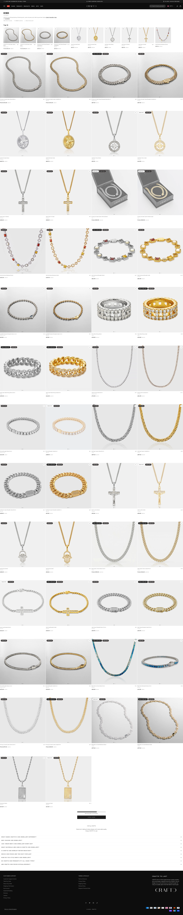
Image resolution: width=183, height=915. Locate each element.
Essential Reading (7, 890)
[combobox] (158, 6)
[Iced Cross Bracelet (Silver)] (23, 603)
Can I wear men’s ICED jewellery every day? (17, 843)
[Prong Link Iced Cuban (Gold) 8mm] (69, 75)
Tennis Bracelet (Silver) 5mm (6, 451)
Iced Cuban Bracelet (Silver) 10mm (99, 627)
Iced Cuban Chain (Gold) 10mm (144, 568)
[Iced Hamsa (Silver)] (23, 544)
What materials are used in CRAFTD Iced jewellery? (20, 847)
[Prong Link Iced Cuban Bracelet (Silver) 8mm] (114, 75)
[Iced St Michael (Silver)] (23, 133)
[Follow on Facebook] (86, 903)
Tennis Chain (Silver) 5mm (97, 392)
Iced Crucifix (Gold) (141, 509)
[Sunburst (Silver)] (23, 779)
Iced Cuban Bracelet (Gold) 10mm (145, 627)
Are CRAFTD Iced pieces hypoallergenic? (16, 864)
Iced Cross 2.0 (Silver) (126, 44)
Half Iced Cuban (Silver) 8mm (98, 451)
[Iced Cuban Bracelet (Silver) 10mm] (114, 603)
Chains (13, 6)
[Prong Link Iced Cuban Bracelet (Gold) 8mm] (181, 54)
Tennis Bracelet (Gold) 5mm (51, 451)
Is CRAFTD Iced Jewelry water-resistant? (16, 850)
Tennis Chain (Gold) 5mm (143, 392)
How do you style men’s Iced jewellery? (16, 857)
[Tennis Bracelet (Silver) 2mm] (23, 662)
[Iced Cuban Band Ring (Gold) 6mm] (69, 368)
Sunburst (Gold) (49, 803)
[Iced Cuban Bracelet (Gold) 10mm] (181, 582)
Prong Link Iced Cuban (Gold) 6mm (53, 744)
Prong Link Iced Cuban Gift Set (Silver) (100, 216)
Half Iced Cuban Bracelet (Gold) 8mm (54, 509)
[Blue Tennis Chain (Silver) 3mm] (114, 662)
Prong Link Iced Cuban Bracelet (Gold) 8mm (60, 45)
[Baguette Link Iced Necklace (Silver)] (114, 720)
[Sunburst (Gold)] (69, 779)
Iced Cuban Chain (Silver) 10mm (98, 568)
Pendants (19, 6)
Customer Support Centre (9, 879)
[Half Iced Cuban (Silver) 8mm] (114, 427)
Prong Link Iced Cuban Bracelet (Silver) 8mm (43, 45)
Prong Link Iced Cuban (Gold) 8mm (26, 45)
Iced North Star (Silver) (109, 44)
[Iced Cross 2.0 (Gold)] (69, 192)
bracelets (51, 17)
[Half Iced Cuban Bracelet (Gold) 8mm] (69, 486)
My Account (6, 888)
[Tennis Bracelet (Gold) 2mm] (69, 662)
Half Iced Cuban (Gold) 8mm (144, 451)
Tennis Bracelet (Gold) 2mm (52, 685)
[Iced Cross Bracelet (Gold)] (69, 603)
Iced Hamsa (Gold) (49, 568)
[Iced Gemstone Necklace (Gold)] (69, 251)
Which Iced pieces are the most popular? (16, 854)
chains (47, 17)
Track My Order (7, 881)
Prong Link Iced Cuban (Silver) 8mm (9, 45)
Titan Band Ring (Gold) (142, 333)
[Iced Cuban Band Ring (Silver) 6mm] (23, 368)
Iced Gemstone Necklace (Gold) (52, 275)
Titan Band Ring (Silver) (97, 333)
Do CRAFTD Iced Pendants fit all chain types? (18, 861)
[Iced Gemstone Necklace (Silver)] (23, 251)
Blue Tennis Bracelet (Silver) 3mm (144, 685)
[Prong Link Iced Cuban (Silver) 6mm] (23, 720)
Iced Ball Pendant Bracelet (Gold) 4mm (54, 333)
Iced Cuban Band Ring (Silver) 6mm (7, 392)
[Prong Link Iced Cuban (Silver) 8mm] (23, 75)
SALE (8, 6)
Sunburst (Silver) (3, 803)
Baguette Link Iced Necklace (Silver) (99, 744)
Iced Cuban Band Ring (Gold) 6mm (53, 392)
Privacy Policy (6, 898)
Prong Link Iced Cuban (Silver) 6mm (7, 744)
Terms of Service (82, 879)
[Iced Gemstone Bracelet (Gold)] (181, 230)
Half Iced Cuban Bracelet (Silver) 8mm (8, 509)
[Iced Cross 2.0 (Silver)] (23, 192)
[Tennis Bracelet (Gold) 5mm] (69, 427)
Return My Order (7, 883)
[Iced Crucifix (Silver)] (114, 486)
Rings (33, 6)
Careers (5, 895)
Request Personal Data (84, 888)
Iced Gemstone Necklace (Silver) (161, 44)
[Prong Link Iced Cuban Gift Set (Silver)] (114, 192)
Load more (91, 817)
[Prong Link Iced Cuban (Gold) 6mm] (69, 720)
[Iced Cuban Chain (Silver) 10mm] (114, 544)
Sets (37, 6)
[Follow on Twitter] (89, 903)
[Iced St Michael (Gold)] (69, 133)
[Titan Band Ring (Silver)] (114, 309)
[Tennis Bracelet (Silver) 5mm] (23, 427)
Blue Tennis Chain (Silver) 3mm (98, 685)
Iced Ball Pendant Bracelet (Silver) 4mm (8, 333)
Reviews (5, 893)
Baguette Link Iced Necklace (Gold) (145, 744)
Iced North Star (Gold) (142, 157)
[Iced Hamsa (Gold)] (69, 544)
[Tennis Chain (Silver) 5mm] (114, 368)
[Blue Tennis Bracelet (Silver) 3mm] (181, 641)
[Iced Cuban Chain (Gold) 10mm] (181, 523)
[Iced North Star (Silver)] (114, 133)
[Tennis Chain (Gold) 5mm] (181, 347)
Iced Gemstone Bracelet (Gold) (144, 275)
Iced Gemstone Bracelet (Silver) (98, 275)
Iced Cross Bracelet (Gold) (51, 627)
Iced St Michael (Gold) (92, 44)
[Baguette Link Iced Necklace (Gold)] (181, 699)
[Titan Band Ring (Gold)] (181, 289)
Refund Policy (81, 886)
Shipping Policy (82, 883)
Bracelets (27, 6)
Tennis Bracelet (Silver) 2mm (6, 685)
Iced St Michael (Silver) (75, 44)
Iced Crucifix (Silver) (96, 509)
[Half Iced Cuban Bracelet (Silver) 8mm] (23, 486)
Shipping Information (8, 886)
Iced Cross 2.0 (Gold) (142, 44)
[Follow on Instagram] (93, 903)
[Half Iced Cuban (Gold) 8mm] (181, 406)
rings (55, 17)
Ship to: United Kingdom (10, 909)
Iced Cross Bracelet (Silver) (5, 627)
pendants (7, 18)
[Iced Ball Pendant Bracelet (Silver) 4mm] (23, 309)
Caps (41, 6)
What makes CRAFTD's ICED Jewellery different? (19, 837)
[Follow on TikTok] (97, 903)
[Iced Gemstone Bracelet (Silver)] (114, 251)
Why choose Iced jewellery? (11, 840)
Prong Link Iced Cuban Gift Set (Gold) (145, 216)
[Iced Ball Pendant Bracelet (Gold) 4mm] (69, 309)
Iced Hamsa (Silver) (4, 568)
